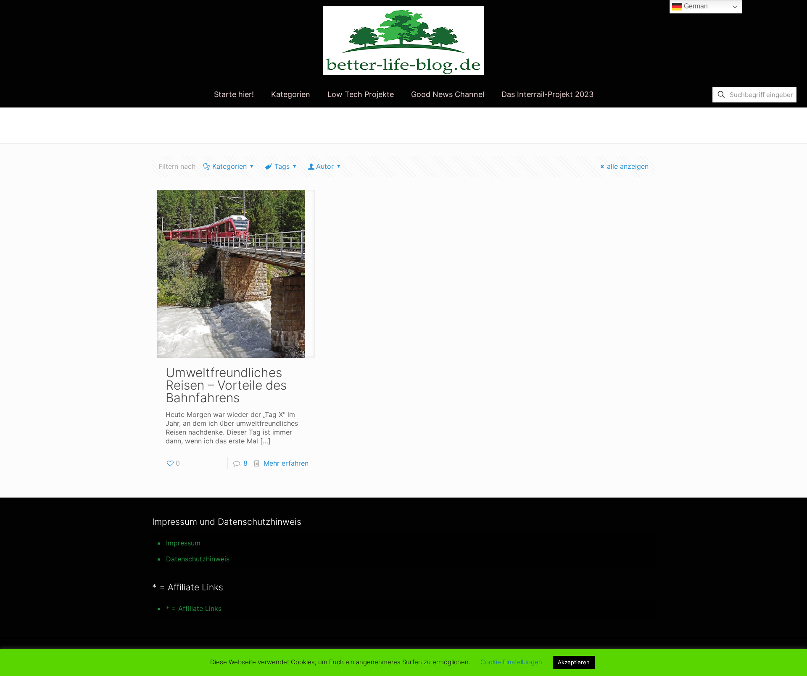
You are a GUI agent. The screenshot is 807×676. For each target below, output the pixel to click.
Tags (282, 166)
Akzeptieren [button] (574, 662)
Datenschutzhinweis (197, 559)
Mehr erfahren (286, 463)
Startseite (552, 125)
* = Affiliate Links (194, 608)
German (695, 6)
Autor (325, 166)
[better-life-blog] (403, 40)
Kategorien (229, 166)
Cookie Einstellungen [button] (511, 662)
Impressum (183, 543)
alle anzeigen (628, 166)
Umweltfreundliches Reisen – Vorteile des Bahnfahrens (226, 385)
